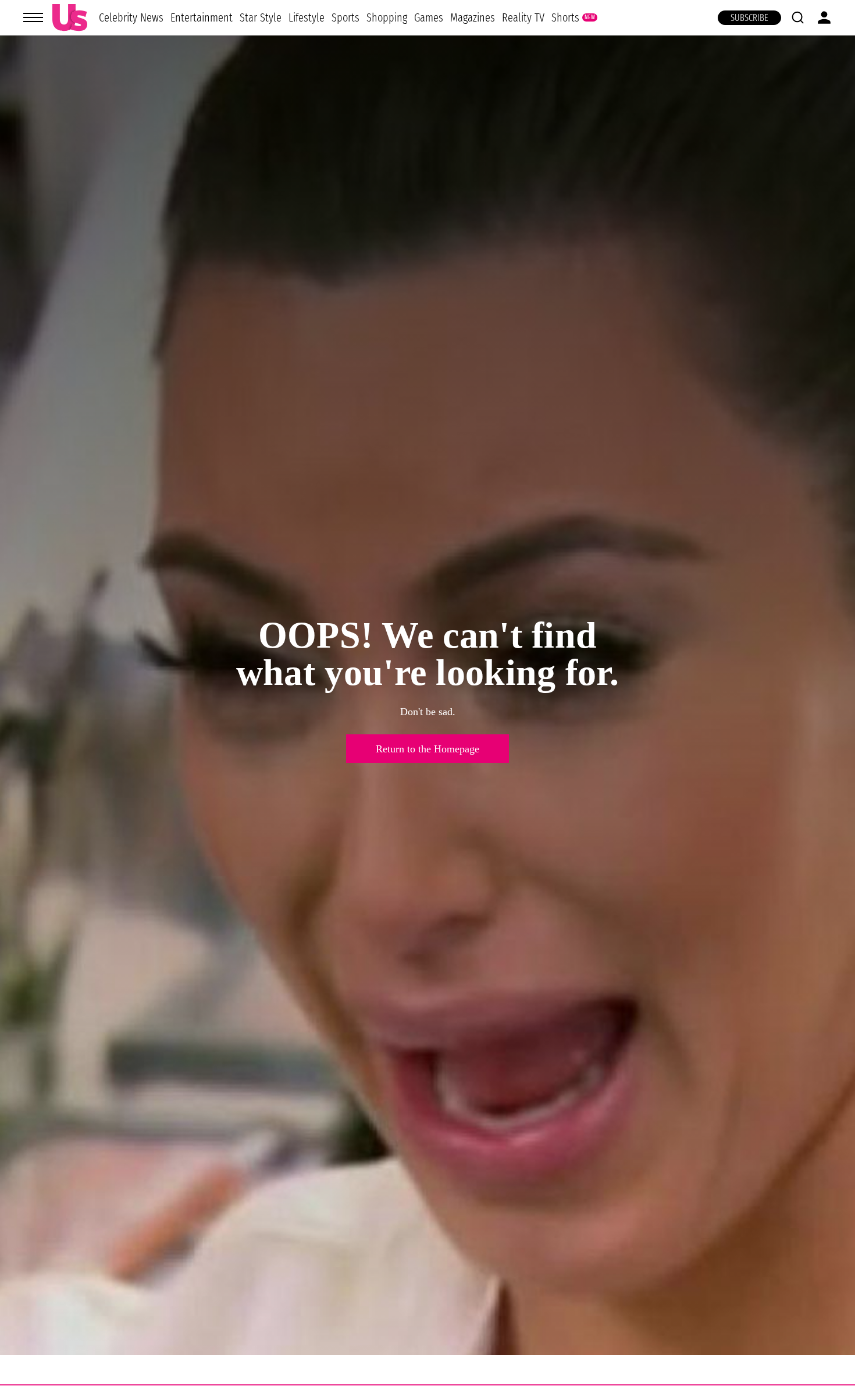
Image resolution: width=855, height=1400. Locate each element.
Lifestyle (306, 17)
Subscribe (749, 17)
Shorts (565, 17)
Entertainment (201, 17)
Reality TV (523, 17)
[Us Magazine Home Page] (69, 17)
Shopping (386, 17)
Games (428, 17)
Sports (345, 17)
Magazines (472, 17)
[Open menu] (33, 17)
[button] (797, 17)
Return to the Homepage (427, 749)
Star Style (261, 17)
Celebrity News (131, 17)
